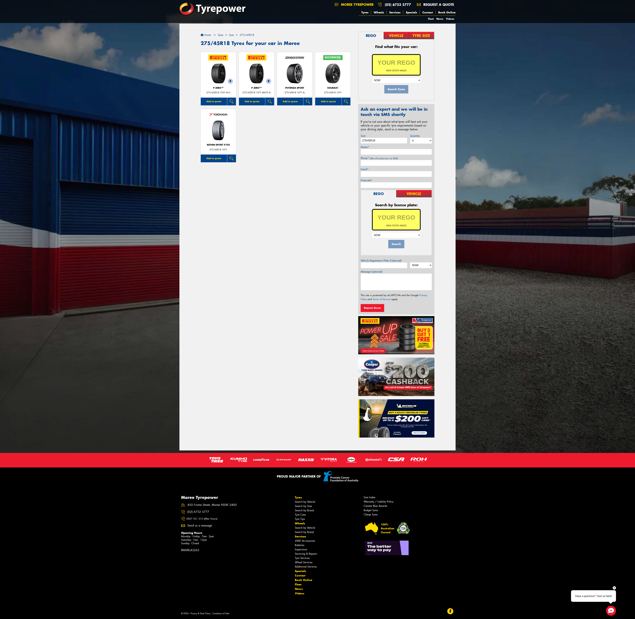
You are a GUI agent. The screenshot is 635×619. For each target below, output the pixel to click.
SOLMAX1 (333, 88)
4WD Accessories (305, 541)
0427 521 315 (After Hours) (201, 518)
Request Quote (372, 307)
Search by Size (303, 506)
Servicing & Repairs (306, 553)
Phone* (379, 158)
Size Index (369, 497)
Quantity (415, 136)
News (439, 18)
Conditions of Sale (220, 613)
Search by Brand (304, 510)
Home (207, 35)
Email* (364, 169)
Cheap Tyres (371, 514)
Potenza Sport (294, 88)
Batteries (299, 545)
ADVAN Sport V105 (218, 144)
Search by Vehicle (305, 502)
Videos (450, 18)
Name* (365, 147)
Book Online (447, 12)
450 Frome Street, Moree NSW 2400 (212, 505)
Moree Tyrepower (357, 4)
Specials (411, 12)
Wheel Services (303, 562)
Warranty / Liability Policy (379, 501)
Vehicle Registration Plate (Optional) (381, 260)
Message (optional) (371, 271)
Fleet (431, 18)
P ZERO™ (218, 88)
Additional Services (306, 566)
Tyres (364, 12)
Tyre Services (302, 558)
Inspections (301, 549)
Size (363, 136)
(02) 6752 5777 (398, 4)
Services (395, 12)
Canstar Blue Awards (375, 506)
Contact (427, 12)
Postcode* (366, 180)
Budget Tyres (371, 510)
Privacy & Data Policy (200, 613)
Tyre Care (300, 514)
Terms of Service (381, 299)
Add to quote (213, 101)
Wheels (379, 12)
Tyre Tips (300, 519)
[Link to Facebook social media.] (450, 611)
